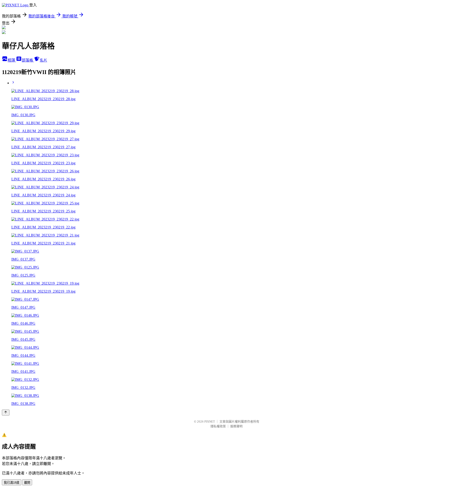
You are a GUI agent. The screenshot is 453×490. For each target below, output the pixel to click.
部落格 (28, 60)
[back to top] (5, 412)
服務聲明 (236, 426)
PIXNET (209, 421)
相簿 (12, 60)
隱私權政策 (218, 426)
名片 (43, 60)
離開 (27, 482)
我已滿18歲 (11, 482)
